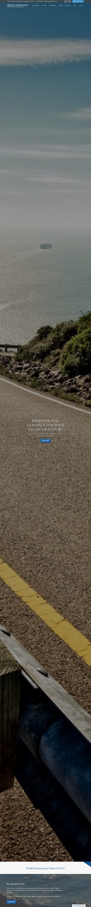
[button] (35, 5)
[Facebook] (69, 1)
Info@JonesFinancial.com (52, 1)
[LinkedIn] (65, 1)
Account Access (78, 1)
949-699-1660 (40, 1)
